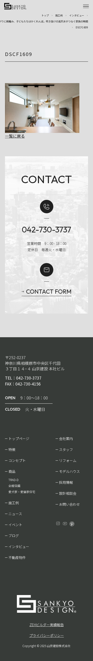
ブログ (13, 535)
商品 (11, 471)
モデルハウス (69, 471)
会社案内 (66, 438)
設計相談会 (67, 493)
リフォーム (67, 460)
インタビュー (18, 546)
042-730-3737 (46, 229)
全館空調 (14, 486)
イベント (15, 524)
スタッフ (66, 449)
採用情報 (66, 482)
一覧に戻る (15, 136)
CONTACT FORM (48, 291)
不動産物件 (17, 557)
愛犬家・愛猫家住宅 (21, 492)
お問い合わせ (69, 504)
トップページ (18, 438)
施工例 (13, 502)
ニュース (15, 513)
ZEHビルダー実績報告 (47, 624)
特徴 (11, 449)
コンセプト (17, 460)
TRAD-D (13, 480)
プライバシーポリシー (46, 635)
